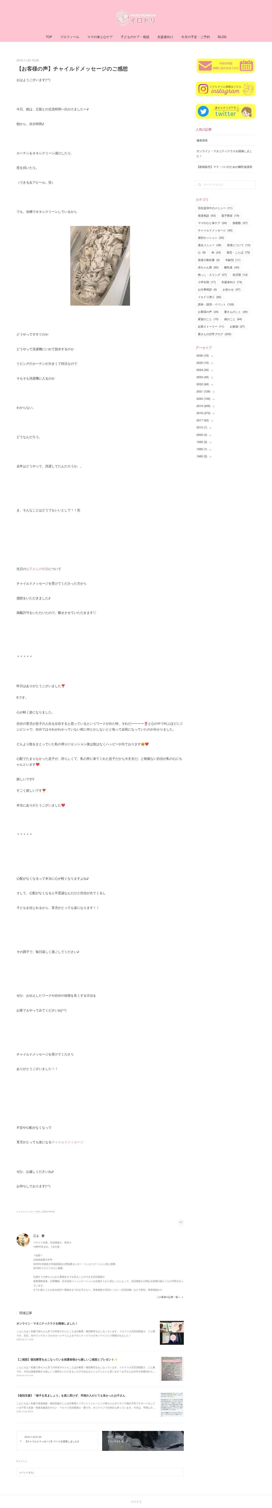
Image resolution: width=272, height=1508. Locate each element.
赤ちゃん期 (208, 267)
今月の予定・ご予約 (195, 36)
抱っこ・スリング (212, 275)
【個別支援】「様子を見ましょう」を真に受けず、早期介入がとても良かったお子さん (71, 1395)
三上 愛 (38, 1236)
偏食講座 (202, 140)
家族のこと (208, 319)
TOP (49, 36)
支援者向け (165, 36)
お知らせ (232, 289)
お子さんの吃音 (37, 568)
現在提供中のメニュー (215, 208)
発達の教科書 (209, 260)
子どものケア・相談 (135, 36)
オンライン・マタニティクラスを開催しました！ (47, 1323)
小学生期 (207, 282)
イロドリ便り (209, 297)
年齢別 (233, 260)
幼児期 (240, 275)
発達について (238, 245)
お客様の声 (208, 312)
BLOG (222, 36)
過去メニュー (209, 245)
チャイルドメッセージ (67, 1142)
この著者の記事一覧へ (168, 1297)
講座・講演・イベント (216, 304)
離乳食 (231, 267)
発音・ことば (238, 252)
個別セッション (211, 238)
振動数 (240, 223)
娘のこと (233, 319)
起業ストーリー (211, 326)
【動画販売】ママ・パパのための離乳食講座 (224, 167)
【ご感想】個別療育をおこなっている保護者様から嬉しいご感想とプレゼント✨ (67, 1359)
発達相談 (207, 215)
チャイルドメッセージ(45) (28, 1211)
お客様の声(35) (48, 1211)
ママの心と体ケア (212, 223)
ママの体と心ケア (100, 36)
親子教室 (230, 215)
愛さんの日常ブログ (214, 334)
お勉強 (237, 326)
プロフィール (69, 36)
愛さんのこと (236, 312)
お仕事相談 (207, 289)
